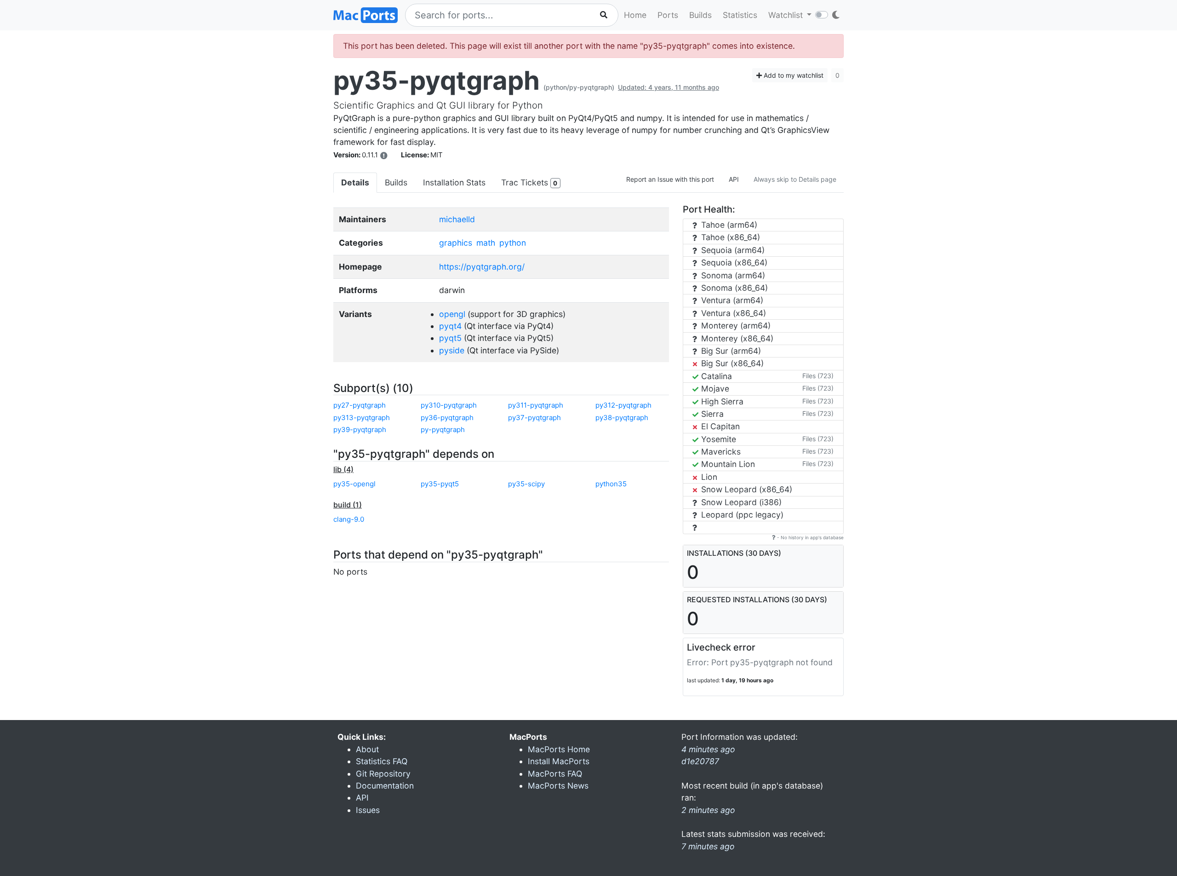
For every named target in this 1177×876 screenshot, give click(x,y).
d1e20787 (700, 761)
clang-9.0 (348, 519)
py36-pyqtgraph (447, 417)
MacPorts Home (559, 749)
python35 (611, 483)
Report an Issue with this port (670, 179)
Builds (700, 15)
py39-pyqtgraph (359, 429)
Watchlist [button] (786, 15)
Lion (708, 477)
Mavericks (720, 451)
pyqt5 (450, 338)
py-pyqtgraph (443, 429)
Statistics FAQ (381, 761)
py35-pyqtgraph (436, 80)
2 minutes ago (708, 810)
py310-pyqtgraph (449, 405)
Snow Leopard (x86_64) (745, 489)
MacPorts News (558, 785)
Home (635, 15)
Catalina (715, 376)
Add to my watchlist (792, 75)
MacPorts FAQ (555, 773)
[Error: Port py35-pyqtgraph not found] (384, 155)
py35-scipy (526, 483)
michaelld (457, 219)
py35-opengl (354, 483)
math (485, 243)
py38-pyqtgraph (621, 417)
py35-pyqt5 (440, 483)
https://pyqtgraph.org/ (482, 266)
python (512, 243)
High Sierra (721, 401)
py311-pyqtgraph (535, 405)
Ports (667, 15)
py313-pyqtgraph (361, 417)
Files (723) (818, 376)
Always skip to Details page (795, 179)
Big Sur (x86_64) (731, 363)
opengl (452, 314)
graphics (455, 243)
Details (355, 182)
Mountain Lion (727, 464)
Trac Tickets (529, 182)
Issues (368, 810)
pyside (451, 350)
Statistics (740, 15)
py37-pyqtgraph (534, 417)
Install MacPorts (558, 761)
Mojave (714, 388)
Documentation (385, 785)
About (367, 749)
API (734, 179)
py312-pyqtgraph (623, 405)
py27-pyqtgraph (359, 405)
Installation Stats (454, 182)
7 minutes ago (708, 846)
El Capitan (719, 426)
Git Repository (383, 773)
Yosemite (717, 439)
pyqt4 (450, 326)
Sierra (711, 414)
